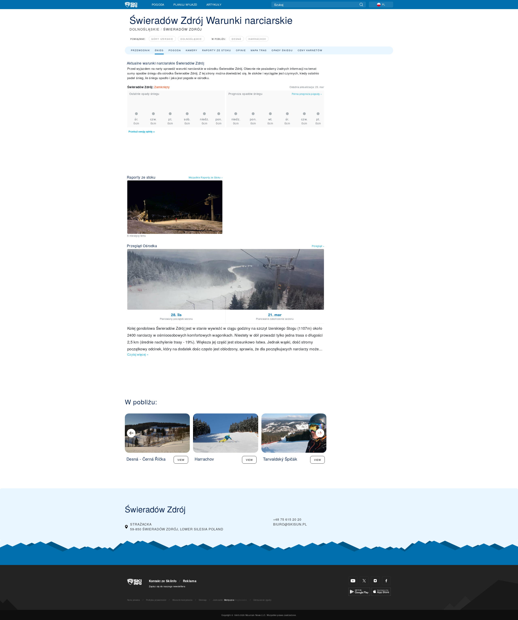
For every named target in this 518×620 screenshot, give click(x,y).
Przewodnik (140, 50)
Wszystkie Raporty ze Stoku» (206, 177)
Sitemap (203, 599)
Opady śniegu (282, 50)
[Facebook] (386, 580)
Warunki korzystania (182, 599)
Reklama (189, 581)
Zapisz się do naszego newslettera (167, 586)
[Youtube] (353, 580)
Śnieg (159, 50)
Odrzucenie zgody (262, 599)
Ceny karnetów (310, 50)
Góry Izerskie (162, 38)
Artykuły (214, 4)
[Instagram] (375, 580)
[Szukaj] (361, 4)
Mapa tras (259, 50)
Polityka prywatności (156, 599)
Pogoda (158, 4)
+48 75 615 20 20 (287, 519)
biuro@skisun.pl (290, 524)
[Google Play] (359, 591)
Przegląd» (318, 246)
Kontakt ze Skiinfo (163, 581)
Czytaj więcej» (137, 354)
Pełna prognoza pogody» (307, 93)
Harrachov (257, 38)
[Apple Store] (381, 591)
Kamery (191, 50)
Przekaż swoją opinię (140, 131)
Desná (236, 38)
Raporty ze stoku (216, 50)
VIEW (180, 459)
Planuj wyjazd (185, 4)
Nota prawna (133, 599)
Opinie (241, 50)
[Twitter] (364, 580)
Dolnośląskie (191, 38)
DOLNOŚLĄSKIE (145, 29)
